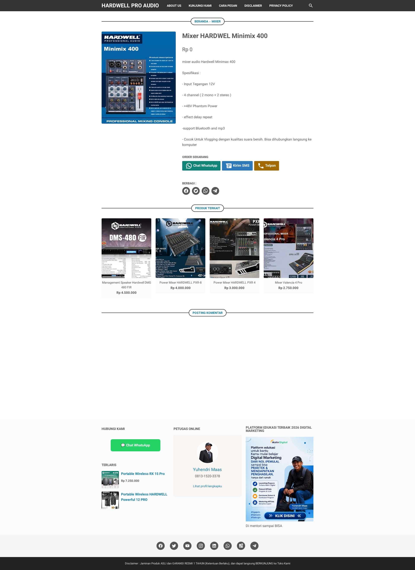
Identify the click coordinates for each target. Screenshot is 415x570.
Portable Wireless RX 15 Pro (143, 474)
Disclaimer (253, 5)
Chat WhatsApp (204, 166)
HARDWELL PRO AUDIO (130, 5)
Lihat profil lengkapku (207, 486)
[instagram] (201, 546)
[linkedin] (214, 546)
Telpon (270, 166)
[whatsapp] (205, 191)
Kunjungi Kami (200, 5)
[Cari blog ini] (310, 5)
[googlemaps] (241, 546)
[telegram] (215, 191)
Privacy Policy (281, 5)
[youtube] (187, 546)
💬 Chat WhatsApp (135, 445)
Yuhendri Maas (207, 469)
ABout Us (174, 5)
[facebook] (186, 191)
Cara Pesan (228, 5)
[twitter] (196, 191)
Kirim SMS (240, 166)
